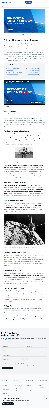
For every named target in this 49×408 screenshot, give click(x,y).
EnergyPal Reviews (18, 388)
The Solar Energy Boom (33, 72)
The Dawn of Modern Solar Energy (14, 72)
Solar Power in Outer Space (33, 68)
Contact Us (40, 385)
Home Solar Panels (6, 382)
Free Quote (28, 2)
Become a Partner (30, 382)
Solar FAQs (8, 6)
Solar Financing (5, 392)
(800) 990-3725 (6, 338)
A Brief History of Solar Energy (21, 6)
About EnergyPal (18, 385)
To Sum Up (30, 75)
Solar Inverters (5, 389)
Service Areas (29, 385)
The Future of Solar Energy (33, 74)
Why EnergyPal (17, 382)
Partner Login (29, 390)
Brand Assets (29, 388)
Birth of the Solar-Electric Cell (13, 75)
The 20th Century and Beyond (34, 70)
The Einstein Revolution (12, 74)
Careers (15, 390)
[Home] (2, 6)
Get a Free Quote (8, 403)
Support (39, 382)
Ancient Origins (10, 70)
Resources (40, 390)
